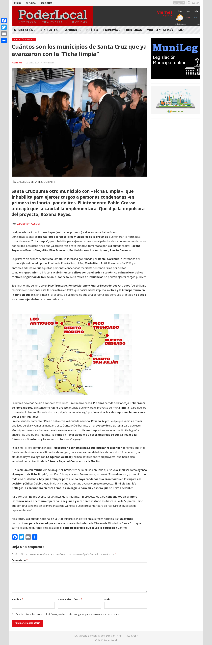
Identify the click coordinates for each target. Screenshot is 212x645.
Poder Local (110, 640)
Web (107, 599)
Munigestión (23, 30)
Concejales (49, 30)
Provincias (71, 30)
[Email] (4, 33)
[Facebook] (4, 20)
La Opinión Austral (28, 223)
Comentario (20, 560)
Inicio (17, 2)
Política (92, 30)
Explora (31, 2)
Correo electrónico (70, 599)
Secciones (46, 2)
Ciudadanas (133, 30)
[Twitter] (4, 27)
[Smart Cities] (175, 113)
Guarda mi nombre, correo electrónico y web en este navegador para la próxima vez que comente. (69, 614)
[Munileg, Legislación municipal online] (175, 78)
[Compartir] (4, 40)
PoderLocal (17, 62)
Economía (110, 30)
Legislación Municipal (24, 39)
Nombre (17, 599)
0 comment (49, 62)
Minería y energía (160, 30)
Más (181, 30)
